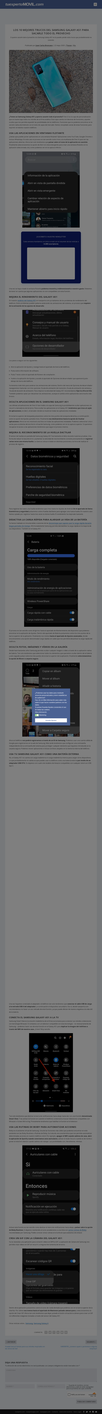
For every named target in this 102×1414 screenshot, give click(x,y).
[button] (37, 715)
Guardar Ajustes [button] (51, 720)
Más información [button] (41, 712)
